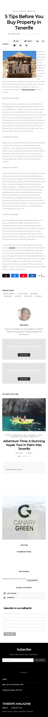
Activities (8, 435)
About (5, 708)
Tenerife (11, 248)
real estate (28, 296)
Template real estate (12, 690)
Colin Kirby (31, 350)
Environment (17, 435)
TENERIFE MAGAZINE (16, 703)
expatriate (34, 293)
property (18, 296)
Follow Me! (32, 580)
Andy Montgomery (31, 374)
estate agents (23, 293)
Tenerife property (28, 89)
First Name (7, 619)
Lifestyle (16, 11)
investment (8, 296)
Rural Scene (24, 437)
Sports (27, 343)
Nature (40, 435)
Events (25, 435)
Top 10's (24, 367)
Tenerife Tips (31, 11)
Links (4, 679)
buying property (9, 293)
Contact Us (16, 708)
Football (21, 343)
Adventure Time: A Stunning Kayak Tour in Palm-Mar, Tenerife (24, 445)
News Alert (15, 437)
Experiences (32, 435)
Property (23, 11)
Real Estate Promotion (12, 684)
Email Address (9, 612)
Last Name (7, 626)
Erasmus (29, 453)
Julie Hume (24, 325)
